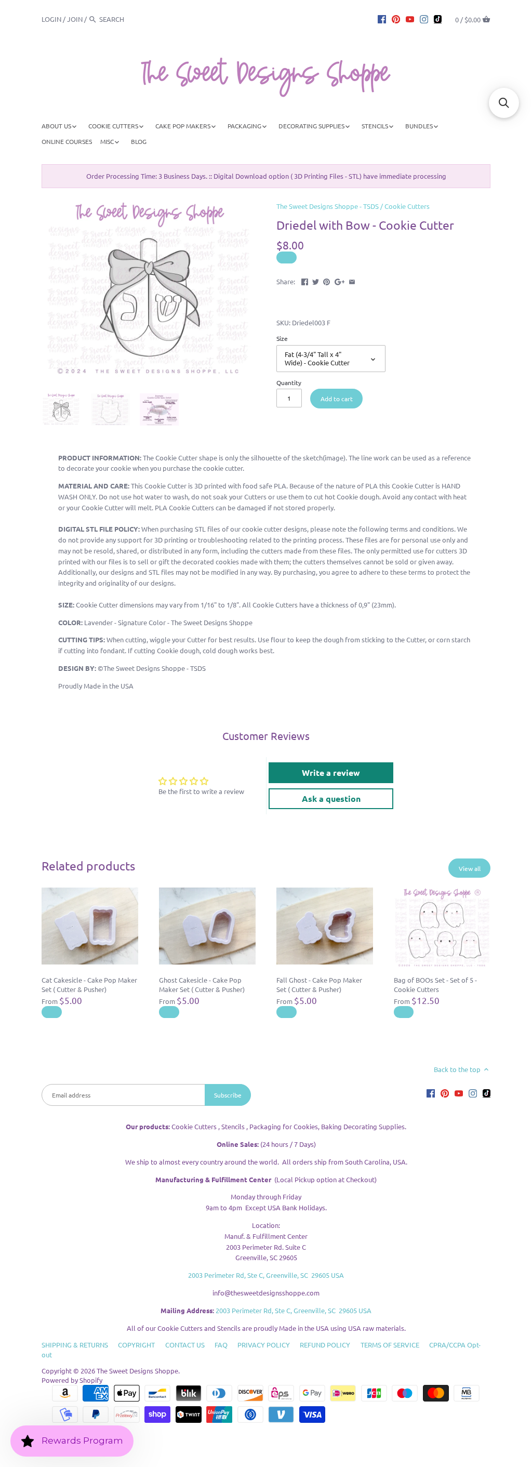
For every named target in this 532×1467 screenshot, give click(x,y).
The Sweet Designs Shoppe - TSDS (327, 206)
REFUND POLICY (325, 1344)
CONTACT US (185, 1344)
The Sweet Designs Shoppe (137, 1370)
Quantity (288, 382)
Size (282, 338)
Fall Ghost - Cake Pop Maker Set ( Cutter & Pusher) (319, 984)
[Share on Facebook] (304, 280)
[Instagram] (424, 19)
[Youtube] (410, 19)
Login (51, 19)
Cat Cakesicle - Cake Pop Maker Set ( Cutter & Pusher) (89, 984)
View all (470, 868)
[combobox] (127, 19)
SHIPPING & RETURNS (75, 1344)
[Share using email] (352, 280)
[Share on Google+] (340, 280)
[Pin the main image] (326, 280)
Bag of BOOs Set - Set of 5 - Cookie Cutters (435, 984)
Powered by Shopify (72, 1380)
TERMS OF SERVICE (390, 1344)
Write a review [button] (331, 772)
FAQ (221, 1344)
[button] (504, 103)
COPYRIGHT (136, 1344)
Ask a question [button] (331, 798)
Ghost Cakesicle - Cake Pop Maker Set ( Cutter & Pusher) (202, 984)
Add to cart (337, 398)
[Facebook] (382, 19)
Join (75, 19)
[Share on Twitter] (315, 280)
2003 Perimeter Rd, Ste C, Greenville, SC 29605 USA (266, 1275)
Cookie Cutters (407, 206)
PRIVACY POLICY (263, 1344)
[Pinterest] (396, 19)
